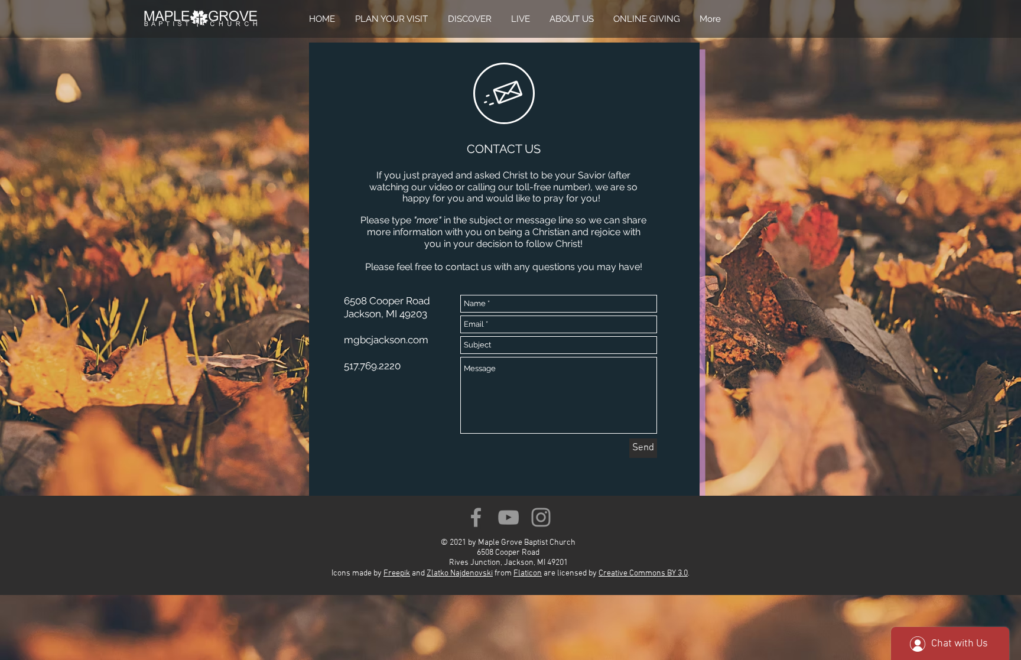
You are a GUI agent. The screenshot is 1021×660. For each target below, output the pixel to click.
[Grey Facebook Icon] (476, 517)
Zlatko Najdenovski (460, 573)
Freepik (396, 573)
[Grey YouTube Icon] (508, 517)
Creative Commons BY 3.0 (643, 573)
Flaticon (527, 573)
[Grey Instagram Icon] (541, 517)
